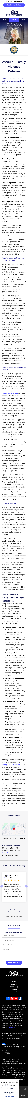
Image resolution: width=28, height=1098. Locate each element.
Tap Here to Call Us (14, 5)
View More (14, 910)
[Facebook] (8, 998)
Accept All (10, 1089)
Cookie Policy (8, 1047)
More (23, 20)
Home (5, 20)
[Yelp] (12, 998)
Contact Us (14, 20)
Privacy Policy (14, 987)
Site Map (14, 989)
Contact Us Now (14, 963)
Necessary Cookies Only (9, 1093)
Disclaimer (14, 984)
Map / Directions (8, 853)
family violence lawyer (11, 764)
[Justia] (20, 998)
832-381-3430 (13, 855)
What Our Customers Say (14, 865)
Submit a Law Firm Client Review (14, 916)
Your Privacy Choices (13, 1044)
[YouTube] (16, 998)
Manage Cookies (19, 1047)
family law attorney (10, 393)
